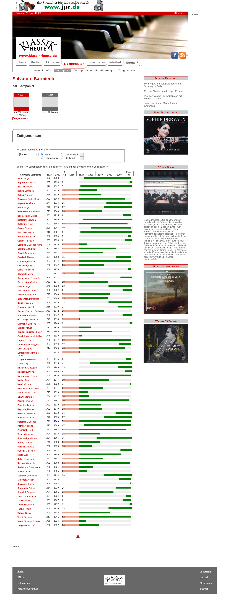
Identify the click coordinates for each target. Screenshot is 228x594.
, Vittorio (24, 384)
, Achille (26, 480)
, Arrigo (23, 207)
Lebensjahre (52, 158)
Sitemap (178, 13)
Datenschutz (23, 583)
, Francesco (26, 182)
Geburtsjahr (71, 154)
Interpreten (97, 62)
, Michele (26, 307)
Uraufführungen (105, 70)
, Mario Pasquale (28, 278)
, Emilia (29, 332)
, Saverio (27, 376)
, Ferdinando (26, 253)
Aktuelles (53, 62)
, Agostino (25, 195)
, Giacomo (26, 451)
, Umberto (26, 324)
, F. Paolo (24, 509)
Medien (36, 62)
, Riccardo (25, 303)
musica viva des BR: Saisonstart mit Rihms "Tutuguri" (163, 97)
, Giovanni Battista (30, 336)
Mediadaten (206, 583)
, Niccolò (26, 409)
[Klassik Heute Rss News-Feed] (182, 57)
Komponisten (74, 63)
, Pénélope (26, 203)
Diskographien (82, 70)
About (20, 571)
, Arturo (25, 504)
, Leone (26, 484)
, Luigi (23, 178)
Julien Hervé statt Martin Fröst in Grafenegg (161, 104)
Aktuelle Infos (43, 70)
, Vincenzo (25, 191)
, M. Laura (28, 354)
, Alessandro (26, 359)
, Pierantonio (26, 496)
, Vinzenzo (27, 290)
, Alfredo (25, 257)
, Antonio (25, 186)
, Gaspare (26, 492)
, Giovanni (26, 220)
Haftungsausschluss (27, 588)
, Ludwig (24, 500)
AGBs (20, 577)
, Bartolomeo (28, 211)
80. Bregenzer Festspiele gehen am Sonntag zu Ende (162, 85)
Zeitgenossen (127, 70)
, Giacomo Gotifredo (30, 311)
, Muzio (25, 274)
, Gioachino (26, 463)
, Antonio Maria (27, 392)
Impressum (205, 571)
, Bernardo (25, 397)
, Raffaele (25, 241)
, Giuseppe (27, 319)
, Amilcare (27, 438)
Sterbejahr (70, 158)
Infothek (115, 62)
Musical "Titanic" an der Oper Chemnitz (164, 91)
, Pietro (25, 224)
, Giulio (25, 232)
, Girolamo (28, 282)
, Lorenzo (24, 442)
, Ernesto (26, 261)
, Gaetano (25, 228)
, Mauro (24, 328)
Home (22, 62)
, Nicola (24, 513)
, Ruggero (28, 344)
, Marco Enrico (27, 216)
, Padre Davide (29, 199)
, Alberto (26, 315)
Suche (131, 62)
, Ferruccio (26, 236)
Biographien (62, 70)
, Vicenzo (25, 426)
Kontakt (204, 577)
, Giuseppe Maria (29, 245)
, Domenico (28, 299)
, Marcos (25, 447)
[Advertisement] (54, 554)
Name (48, 154)
